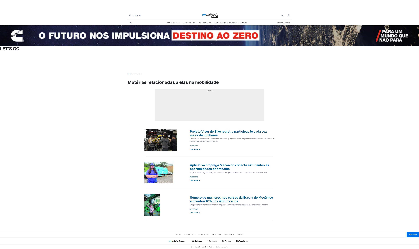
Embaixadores (203, 234)
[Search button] (282, 15)
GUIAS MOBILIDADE (189, 22)
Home (129, 74)
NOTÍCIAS (176, 22)
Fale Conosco (229, 234)
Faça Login (413, 234)
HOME (168, 22)
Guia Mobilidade (189, 234)
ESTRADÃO (243, 22)
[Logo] (210, 15)
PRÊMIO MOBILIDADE (204, 22)
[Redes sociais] (130, 15)
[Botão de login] (289, 15)
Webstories (242, 241)
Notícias (198, 241)
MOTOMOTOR (233, 22)
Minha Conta (216, 234)
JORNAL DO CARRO (220, 22)
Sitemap (240, 234)
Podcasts (213, 241)
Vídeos (227, 241)
